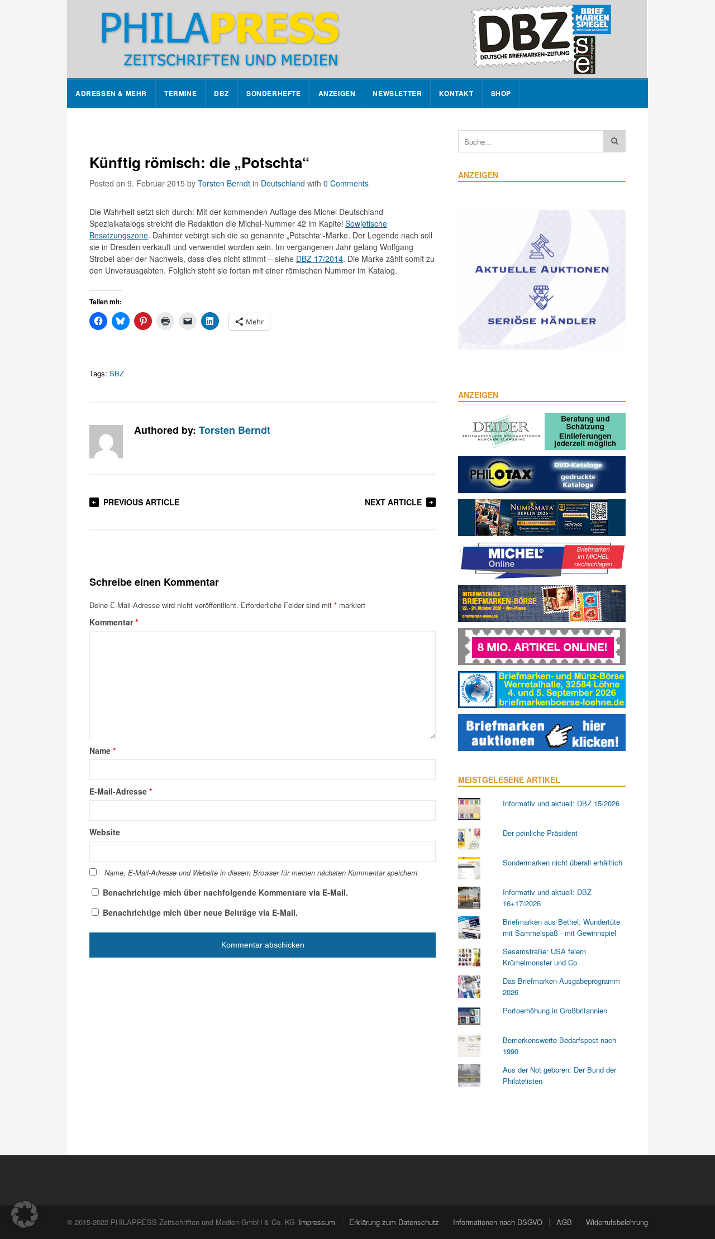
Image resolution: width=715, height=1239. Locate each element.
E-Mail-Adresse (120, 791)
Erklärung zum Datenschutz (394, 1222)
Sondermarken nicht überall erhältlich (562, 862)
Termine (180, 93)
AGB (564, 1222)
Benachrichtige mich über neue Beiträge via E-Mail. (200, 912)
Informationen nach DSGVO (497, 1222)
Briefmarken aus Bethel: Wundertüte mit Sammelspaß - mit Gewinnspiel (561, 927)
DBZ (221, 93)
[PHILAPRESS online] (357, 39)
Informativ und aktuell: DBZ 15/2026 (561, 803)
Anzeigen (337, 93)
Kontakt (456, 93)
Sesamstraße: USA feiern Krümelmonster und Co (544, 957)
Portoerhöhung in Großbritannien (555, 1010)
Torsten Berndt (224, 183)
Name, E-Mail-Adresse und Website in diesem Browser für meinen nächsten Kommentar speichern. (262, 873)
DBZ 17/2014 (319, 258)
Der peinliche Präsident (540, 832)
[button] (24, 1214)
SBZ (116, 373)
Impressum (317, 1222)
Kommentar (113, 622)
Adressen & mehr (111, 93)
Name (102, 750)
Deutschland (283, 183)
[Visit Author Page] (106, 441)
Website (104, 832)
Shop (501, 93)
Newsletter (397, 93)
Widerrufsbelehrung (617, 1222)
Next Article (393, 502)
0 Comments (346, 183)
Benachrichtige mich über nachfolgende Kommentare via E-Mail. (225, 892)
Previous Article (141, 502)
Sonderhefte (273, 93)
